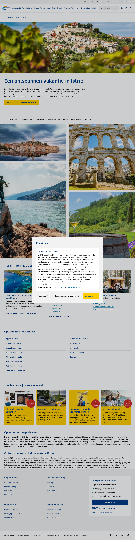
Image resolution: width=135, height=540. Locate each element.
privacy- (61, 287)
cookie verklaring (73, 287)
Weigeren (42, 296)
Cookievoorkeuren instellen (65, 296)
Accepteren (89, 296)
